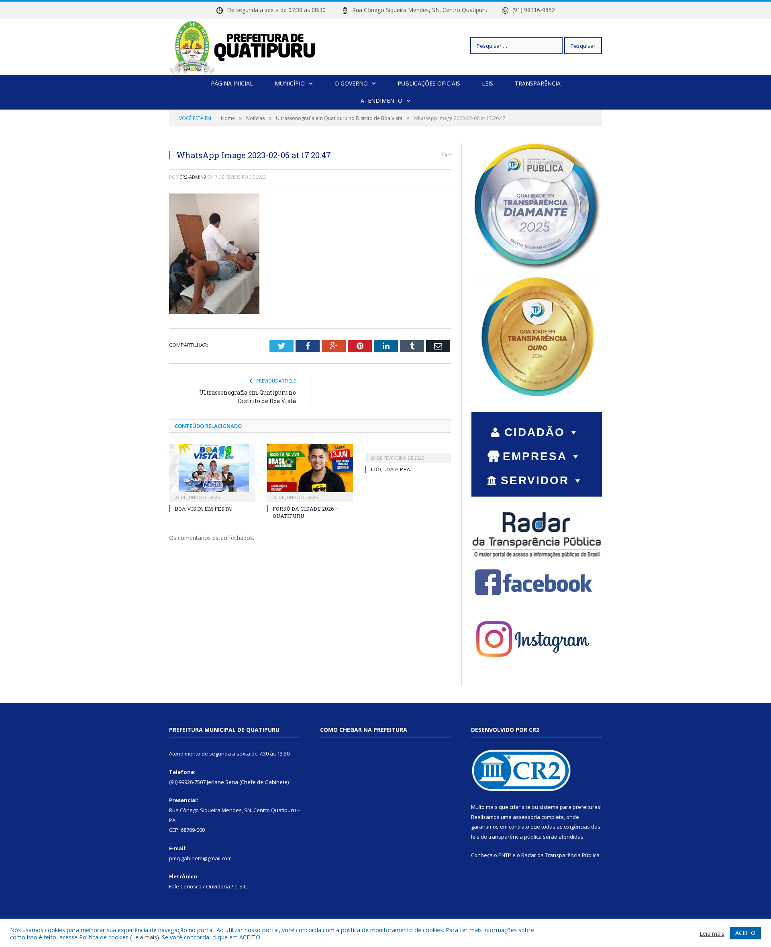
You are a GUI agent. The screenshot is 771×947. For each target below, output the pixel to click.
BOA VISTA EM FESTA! (204, 508)
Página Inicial (232, 83)
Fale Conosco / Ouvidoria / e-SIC (208, 886)
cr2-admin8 (192, 177)
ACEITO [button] (745, 933)
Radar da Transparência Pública (560, 855)
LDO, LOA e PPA (390, 469)
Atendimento (381, 100)
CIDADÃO (534, 432)
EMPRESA (535, 456)
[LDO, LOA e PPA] (408, 452)
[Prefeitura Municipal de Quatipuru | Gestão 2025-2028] (242, 45)
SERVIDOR (535, 480)
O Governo (351, 83)
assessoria (526, 817)
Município (290, 83)
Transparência (538, 83)
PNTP (504, 855)
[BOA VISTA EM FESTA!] (212, 472)
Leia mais (144, 937)
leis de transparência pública (506, 836)
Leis (487, 83)
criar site (520, 807)
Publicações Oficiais (429, 83)
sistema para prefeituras (569, 807)
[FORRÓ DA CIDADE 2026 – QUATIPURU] (310, 472)
